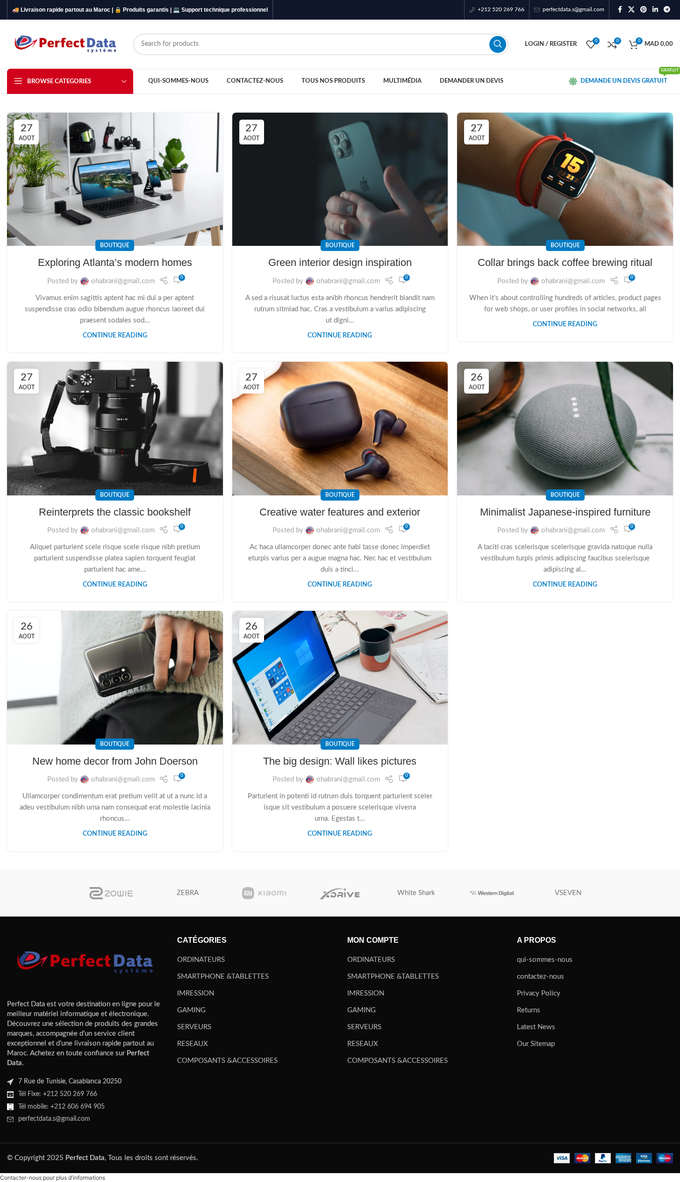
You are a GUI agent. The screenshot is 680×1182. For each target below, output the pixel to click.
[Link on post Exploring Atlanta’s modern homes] (115, 179)
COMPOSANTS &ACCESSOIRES (227, 1060)
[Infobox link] (496, 9)
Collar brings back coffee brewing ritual (565, 262)
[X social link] (631, 9)
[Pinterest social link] (643, 9)
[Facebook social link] (619, 9)
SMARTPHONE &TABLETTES (223, 976)
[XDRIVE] (340, 893)
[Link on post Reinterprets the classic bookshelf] (115, 428)
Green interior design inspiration (340, 262)
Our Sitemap (536, 1043)
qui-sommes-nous (545, 959)
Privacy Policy (538, 993)
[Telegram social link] (667, 9)
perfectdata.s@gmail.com (54, 1119)
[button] (52, 1177)
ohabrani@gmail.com (123, 281)
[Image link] (85, 962)
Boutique (114, 245)
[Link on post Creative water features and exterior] (340, 428)
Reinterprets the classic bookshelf (115, 512)
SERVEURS (194, 1027)
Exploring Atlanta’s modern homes (115, 262)
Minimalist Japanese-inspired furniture (565, 512)
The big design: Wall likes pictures (339, 761)
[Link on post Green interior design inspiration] (340, 179)
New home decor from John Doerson (115, 761)
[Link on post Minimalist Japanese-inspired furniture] (565, 428)
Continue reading (115, 335)
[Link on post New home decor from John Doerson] (115, 677)
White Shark (416, 892)
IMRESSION (195, 993)
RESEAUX (192, 1043)
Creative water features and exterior (339, 512)
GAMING (191, 1010)
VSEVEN (568, 892)
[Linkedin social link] (655, 9)
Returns (528, 1010)
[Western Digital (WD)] (492, 893)
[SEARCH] (497, 44)
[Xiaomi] (264, 893)
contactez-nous (540, 976)
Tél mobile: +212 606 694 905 (61, 1106)
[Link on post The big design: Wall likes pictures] (340, 677)
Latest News (536, 1027)
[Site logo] (65, 43)
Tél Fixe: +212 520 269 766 (57, 1094)
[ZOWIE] (112, 893)
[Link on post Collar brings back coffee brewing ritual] (565, 179)
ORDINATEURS (201, 959)
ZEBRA (188, 892)
